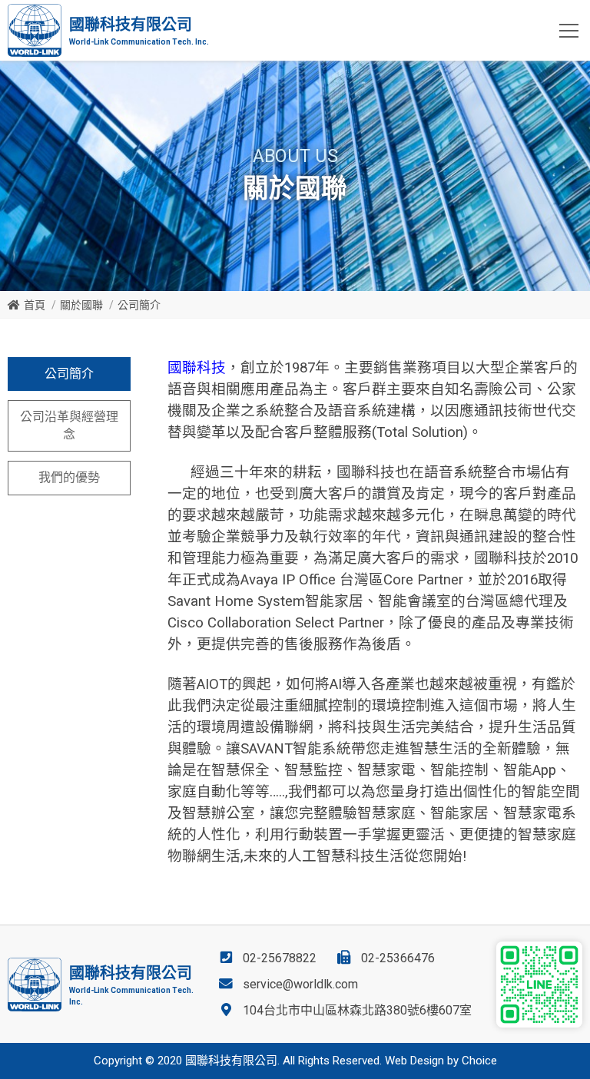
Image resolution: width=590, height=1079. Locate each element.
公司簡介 (69, 373)
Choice (479, 1060)
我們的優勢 (69, 477)
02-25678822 (280, 958)
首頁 (34, 305)
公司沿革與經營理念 (69, 425)
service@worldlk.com (300, 984)
